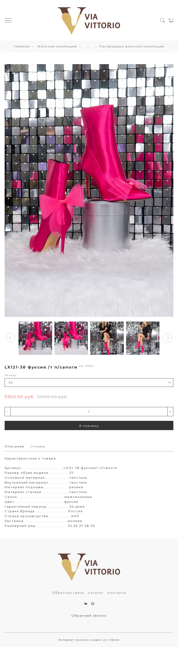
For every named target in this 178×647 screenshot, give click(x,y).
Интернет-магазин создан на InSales (89, 639)
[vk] (86, 604)
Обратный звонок (89, 615)
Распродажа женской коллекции (131, 46)
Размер (10, 375)
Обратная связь (68, 592)
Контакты (116, 592)
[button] (10, 337)
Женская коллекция (57, 46)
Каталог (96, 592)
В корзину (89, 426)
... (88, 46)
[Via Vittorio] (89, 20)
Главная (21, 46)
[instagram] (92, 604)
